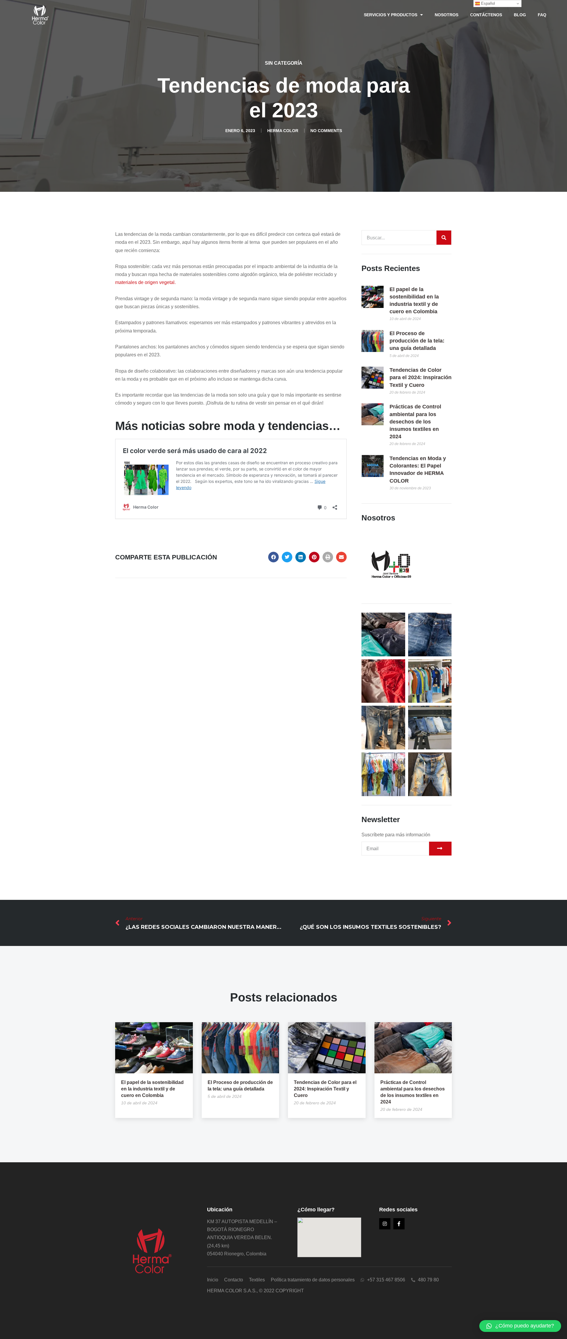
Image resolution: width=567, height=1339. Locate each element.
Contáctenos (486, 14)
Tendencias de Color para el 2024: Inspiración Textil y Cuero (421, 377)
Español (487, 3)
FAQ (542, 14)
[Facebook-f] (399, 1223)
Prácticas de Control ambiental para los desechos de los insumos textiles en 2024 (415, 421)
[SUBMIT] (440, 849)
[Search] (443, 238)
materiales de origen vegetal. (145, 282)
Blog (520, 14)
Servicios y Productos (390, 14)
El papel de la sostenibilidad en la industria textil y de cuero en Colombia (152, 1089)
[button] (273, 557)
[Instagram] (384, 1223)
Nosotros (446, 14)
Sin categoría (283, 63)
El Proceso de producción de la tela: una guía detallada (417, 340)
